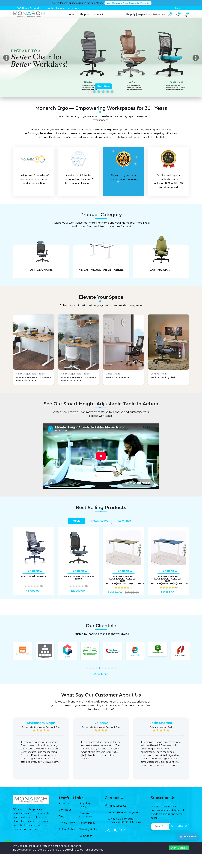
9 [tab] (112, 669)
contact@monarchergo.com (63, 8)
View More (101, 674)
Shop (83, 14)
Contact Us (65, 809)
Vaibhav (101, 723)
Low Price (124, 520)
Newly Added (99, 520)
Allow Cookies (179, 847)
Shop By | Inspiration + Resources (145, 14)
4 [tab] (97, 669)
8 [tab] (109, 669)
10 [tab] (116, 669)
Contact (98, 14)
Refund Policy (67, 829)
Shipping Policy (84, 805)
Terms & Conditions (85, 815)
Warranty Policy (88, 829)
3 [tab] (93, 669)
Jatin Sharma (161, 723)
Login (178, 8)
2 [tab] (90, 669)
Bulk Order (85, 835)
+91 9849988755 (117, 805)
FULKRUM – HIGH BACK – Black (79, 577)
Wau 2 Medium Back (33, 576)
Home (70, 14)
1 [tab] (87, 669)
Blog (61, 816)
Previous (8, 750)
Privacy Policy (67, 822)
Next (193, 750)
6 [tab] (103, 669)
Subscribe (177, 826)
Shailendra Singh (41, 723)
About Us (64, 803)
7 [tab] (106, 669)
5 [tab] (100, 669)
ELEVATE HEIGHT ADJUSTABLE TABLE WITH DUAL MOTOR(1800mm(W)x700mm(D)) (172, 580)
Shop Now (103, 86)
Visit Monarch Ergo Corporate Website (128, 3)
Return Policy (87, 822)
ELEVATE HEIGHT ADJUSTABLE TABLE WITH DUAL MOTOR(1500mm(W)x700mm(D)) (127, 580)
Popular (76, 520)
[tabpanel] (22, 651)
